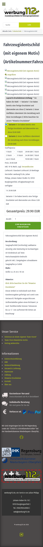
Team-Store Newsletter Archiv (16, 340)
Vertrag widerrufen (12, 343)
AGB (6, 362)
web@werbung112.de (21, 512)
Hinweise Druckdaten (13, 378)
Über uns (8, 384)
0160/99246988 (23, 508)
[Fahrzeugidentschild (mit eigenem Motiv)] (22, 79)
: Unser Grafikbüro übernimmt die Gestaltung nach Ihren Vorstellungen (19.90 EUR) (24, 140)
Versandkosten (27, 167)
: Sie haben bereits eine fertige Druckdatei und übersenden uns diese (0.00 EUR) (23, 128)
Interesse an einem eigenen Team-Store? (20, 337)
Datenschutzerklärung (13, 359)
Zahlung (8, 375)
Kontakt (8, 381)
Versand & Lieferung (13, 368)
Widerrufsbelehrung (12, 365)
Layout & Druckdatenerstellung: (19, 98)
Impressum (9, 372)
